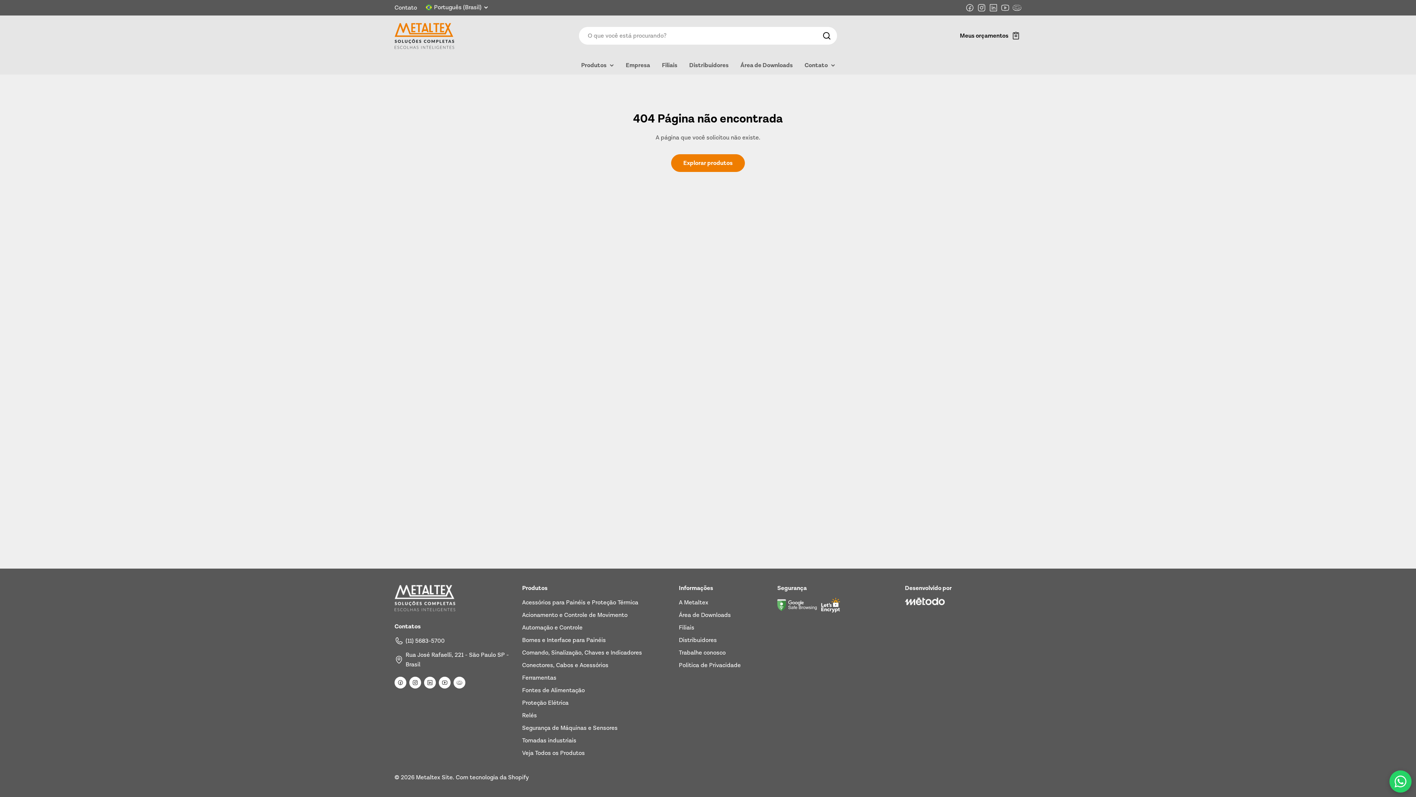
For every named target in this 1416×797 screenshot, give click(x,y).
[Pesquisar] (826, 35)
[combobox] (708, 36)
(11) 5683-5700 (425, 641)
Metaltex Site (434, 777)
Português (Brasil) (458, 7)
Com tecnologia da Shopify (492, 777)
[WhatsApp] (1400, 781)
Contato (406, 7)
